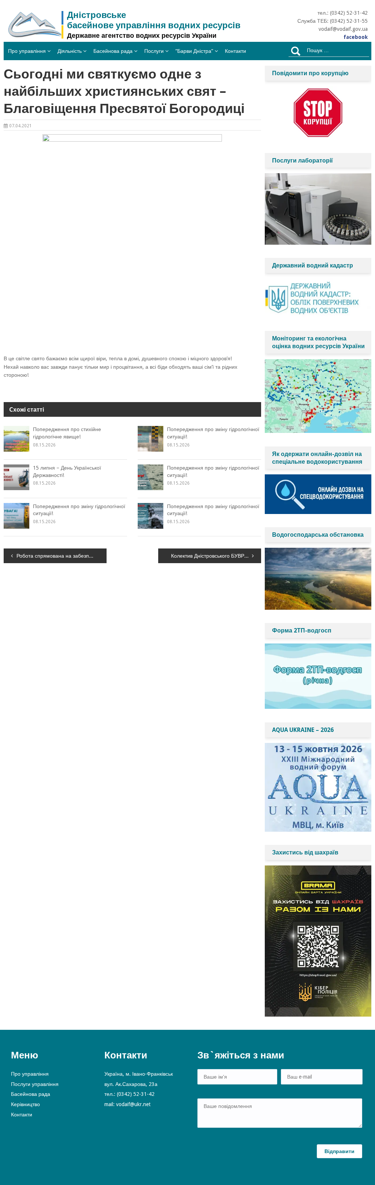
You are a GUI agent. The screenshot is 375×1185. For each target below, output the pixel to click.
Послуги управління (35, 1084)
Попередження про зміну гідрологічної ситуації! (213, 433)
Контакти (235, 51)
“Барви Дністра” (194, 51)
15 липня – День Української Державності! (67, 471)
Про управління (27, 51)
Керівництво (25, 1104)
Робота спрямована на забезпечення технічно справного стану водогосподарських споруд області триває (61, 556)
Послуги (154, 51)
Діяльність (69, 51)
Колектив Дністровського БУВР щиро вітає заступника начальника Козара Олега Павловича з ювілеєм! (216, 556)
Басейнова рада (113, 51)
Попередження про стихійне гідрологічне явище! (67, 433)
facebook (356, 37)
